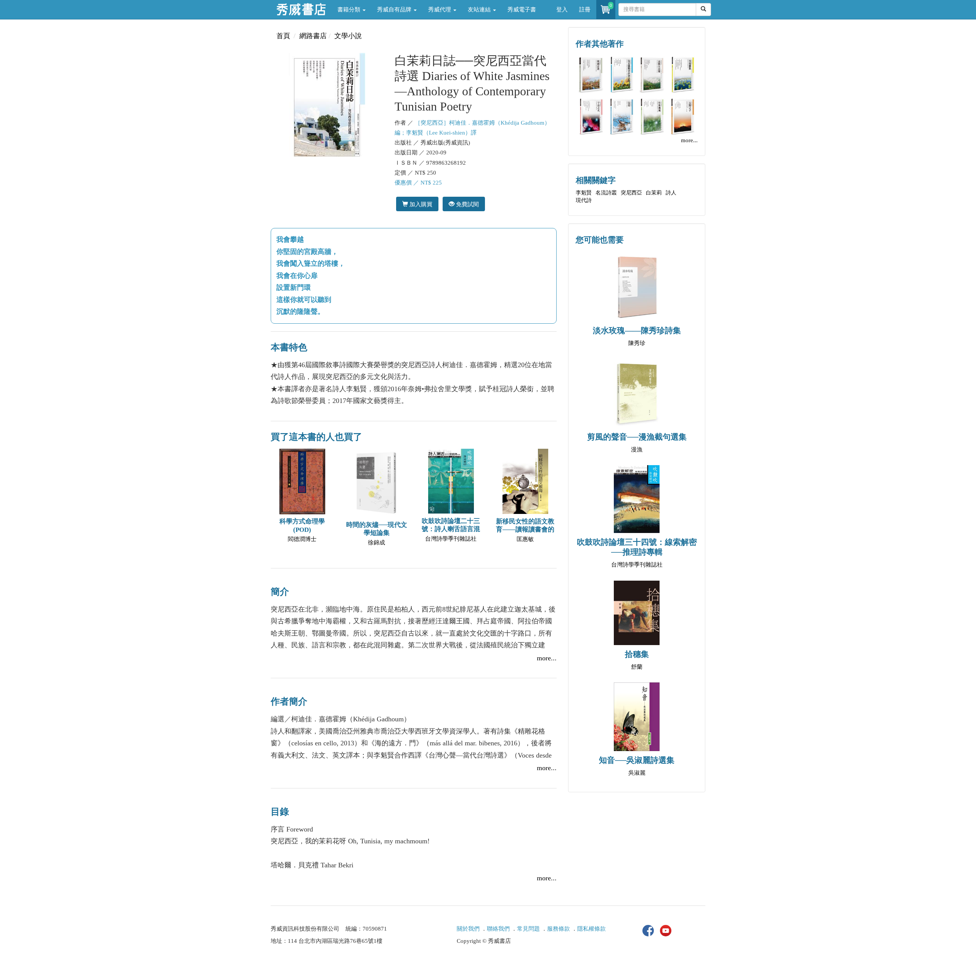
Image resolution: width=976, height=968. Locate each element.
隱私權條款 (591, 929)
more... (547, 658)
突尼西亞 (631, 193)
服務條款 (558, 929)
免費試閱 (466, 204)
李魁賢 (584, 193)
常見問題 (528, 929)
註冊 (585, 9)
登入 (562, 9)
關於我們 (468, 929)
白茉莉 (654, 193)
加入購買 (420, 204)
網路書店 (313, 36)
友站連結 (480, 9)
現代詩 (584, 200)
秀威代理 (440, 9)
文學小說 (348, 36)
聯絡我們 (498, 929)
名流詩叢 (606, 193)
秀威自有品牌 (395, 9)
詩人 (671, 193)
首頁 (283, 36)
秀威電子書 (521, 9)
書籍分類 (349, 9)
